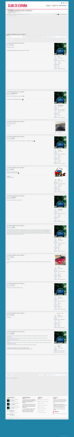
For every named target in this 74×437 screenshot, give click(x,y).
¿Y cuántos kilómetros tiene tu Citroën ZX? (16, 34)
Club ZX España (17, 6)
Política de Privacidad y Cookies (43, 401)
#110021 (8, 227)
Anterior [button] (54, 36)
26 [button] (63, 36)
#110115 (8, 256)
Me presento (13, 410)
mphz (12, 256)
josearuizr (13, 138)
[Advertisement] (37, 25)
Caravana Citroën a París (42, 408)
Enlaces (48, 6)
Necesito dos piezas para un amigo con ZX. (17, 406)
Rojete (13, 169)
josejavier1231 (14, 197)
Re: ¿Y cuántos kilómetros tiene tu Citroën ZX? (15, 43)
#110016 (8, 138)
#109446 (8, 93)
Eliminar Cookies (41, 403)
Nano (12, 44)
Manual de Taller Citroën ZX (15, 403)
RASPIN (13, 333)
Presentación (13, 414)
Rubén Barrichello (14, 93)
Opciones (40, 374)
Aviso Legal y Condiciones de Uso (43, 399)
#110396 (8, 314)
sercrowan (13, 227)
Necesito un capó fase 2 (14, 399)
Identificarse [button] (62, 6)
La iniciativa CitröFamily (41, 412)
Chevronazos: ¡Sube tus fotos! (43, 405)
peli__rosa (59, 296)
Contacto (54, 6)
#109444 (8, 44)
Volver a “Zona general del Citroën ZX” (12, 378)
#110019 (8, 197)
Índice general (10, 14)
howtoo (13, 314)
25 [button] (61, 36)
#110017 (8, 169)
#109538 (8, 123)
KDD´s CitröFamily (41, 410)
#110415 (8, 333)
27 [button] (65, 36)
